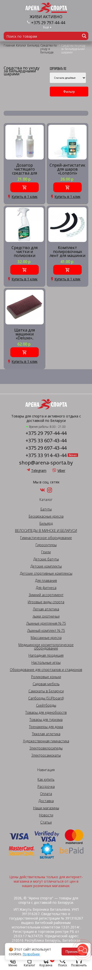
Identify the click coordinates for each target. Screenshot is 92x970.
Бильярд (46, 523)
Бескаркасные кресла (46, 516)
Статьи (46, 822)
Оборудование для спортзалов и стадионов (46, 669)
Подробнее (31, 954)
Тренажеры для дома (46, 727)
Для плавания (46, 580)
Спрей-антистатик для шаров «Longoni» (67, 169)
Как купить (46, 779)
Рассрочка (46, 786)
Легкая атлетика (46, 609)
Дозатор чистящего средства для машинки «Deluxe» (24, 169)
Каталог (29, 965)
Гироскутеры (46, 545)
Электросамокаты (46, 755)
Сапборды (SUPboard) (46, 698)
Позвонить (79, 965)
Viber (61, 470)
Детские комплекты (46, 566)
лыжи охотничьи (46, 616)
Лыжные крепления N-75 (46, 623)
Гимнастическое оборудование (46, 538)
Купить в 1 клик (25, 197)
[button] (82, 949)
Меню (13, 965)
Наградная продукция (46, 655)
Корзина (46, 962)
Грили (46, 552)
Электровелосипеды (46, 748)
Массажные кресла (46, 637)
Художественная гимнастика (46, 741)
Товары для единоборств (46, 712)
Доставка (46, 801)
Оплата (46, 793)
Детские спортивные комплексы (46, 573)
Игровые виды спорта (46, 602)
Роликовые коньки (46, 677)
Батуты (46, 509)
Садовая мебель (46, 684)
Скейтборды (46, 705)
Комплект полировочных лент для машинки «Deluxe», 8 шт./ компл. (67, 251)
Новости (46, 815)
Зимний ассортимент (46, 595)
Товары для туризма (46, 719)
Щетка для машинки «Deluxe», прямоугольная (24, 334)
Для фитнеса (46, 587)
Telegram (38, 470)
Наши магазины (46, 808)
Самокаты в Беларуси (46, 691)
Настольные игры (46, 662)
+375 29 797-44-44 (48, 23)
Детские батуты (46, 559)
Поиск (62, 965)
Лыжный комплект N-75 (46, 630)
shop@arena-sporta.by (46, 462)
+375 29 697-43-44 (46, 447)
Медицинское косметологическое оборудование (46, 646)
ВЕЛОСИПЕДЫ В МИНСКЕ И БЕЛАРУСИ (46, 530)
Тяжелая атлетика (46, 734)
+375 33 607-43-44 (46, 440)
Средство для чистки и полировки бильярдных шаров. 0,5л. (25, 251)
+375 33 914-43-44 (46, 455)
